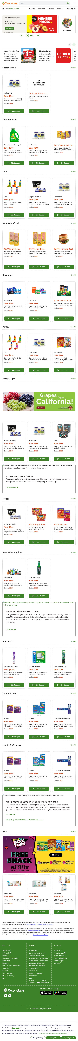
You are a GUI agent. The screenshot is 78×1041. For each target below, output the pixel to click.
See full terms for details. (40, 935)
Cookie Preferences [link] (45, 981)
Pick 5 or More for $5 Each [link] (11, 966)
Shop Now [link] (6, 950)
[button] (14, 94)
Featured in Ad (9, 119)
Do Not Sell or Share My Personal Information (52, 1033)
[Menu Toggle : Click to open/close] (74, 3)
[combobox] (44, 3)
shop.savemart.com (34, 931)
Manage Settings (38, 1038)
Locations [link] (5, 963)
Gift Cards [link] (5, 953)
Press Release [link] (59, 953)
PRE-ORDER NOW (12, 487)
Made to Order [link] (7, 976)
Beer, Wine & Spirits (12, 552)
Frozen (5, 498)
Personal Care (9, 693)
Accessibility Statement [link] (37, 966)
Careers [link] (57, 963)
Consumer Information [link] (10, 958)
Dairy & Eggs (8, 378)
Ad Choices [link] (33, 950)
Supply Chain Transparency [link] (38, 961)
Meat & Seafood (10, 223)
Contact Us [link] (6, 961)
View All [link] (73, 68)
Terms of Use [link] (33, 971)
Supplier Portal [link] (59, 956)
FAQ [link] (3, 978)
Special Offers (9, 67)
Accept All (53, 1038)
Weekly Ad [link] (6, 956)
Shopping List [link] (7, 973)
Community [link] (58, 961)
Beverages (7, 275)
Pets (4, 831)
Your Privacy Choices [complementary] (39, 980)
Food (5, 171)
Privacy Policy (16, 1028)
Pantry (5, 326)
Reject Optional (69, 1038)
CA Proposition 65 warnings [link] (38, 958)
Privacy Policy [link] (33, 968)
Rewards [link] (5, 971)
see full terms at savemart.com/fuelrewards (40, 924)
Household (7, 641)
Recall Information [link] (60, 958)
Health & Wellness (11, 745)
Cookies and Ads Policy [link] (37, 963)
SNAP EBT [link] (5, 968)
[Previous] (70, 44)
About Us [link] (57, 950)
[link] (9, 3)
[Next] (74, 44)
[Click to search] (68, 3)
